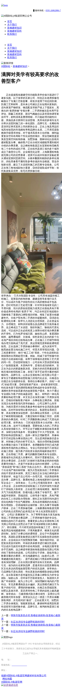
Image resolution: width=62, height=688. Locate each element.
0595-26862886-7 (53, 10)
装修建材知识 (14, 27)
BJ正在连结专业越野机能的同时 (28, 621)
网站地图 (7, 678)
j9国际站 (5, 66)
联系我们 (12, 34)
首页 (9, 21)
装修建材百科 (14, 31)
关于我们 (12, 24)
